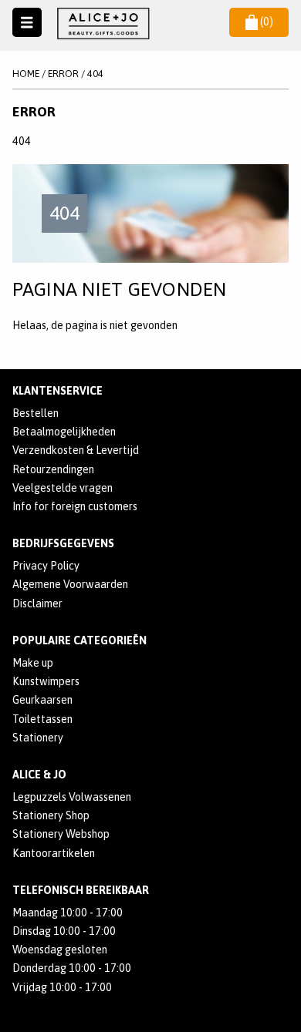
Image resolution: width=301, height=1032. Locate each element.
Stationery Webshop (61, 834)
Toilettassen (42, 719)
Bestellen (35, 413)
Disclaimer (37, 603)
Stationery (37, 737)
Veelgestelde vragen (62, 488)
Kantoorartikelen (53, 853)
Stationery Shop (51, 815)
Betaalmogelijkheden (64, 431)
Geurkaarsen (42, 700)
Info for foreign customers (74, 506)
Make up (32, 663)
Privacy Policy (45, 566)
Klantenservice (57, 391)
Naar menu (27, 23)
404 (95, 73)
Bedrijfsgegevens (63, 543)
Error (63, 73)
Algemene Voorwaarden (70, 584)
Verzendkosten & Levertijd (75, 450)
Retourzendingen (53, 469)
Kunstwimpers (45, 681)
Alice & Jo (39, 774)
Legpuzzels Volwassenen (71, 797)
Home (25, 73)
